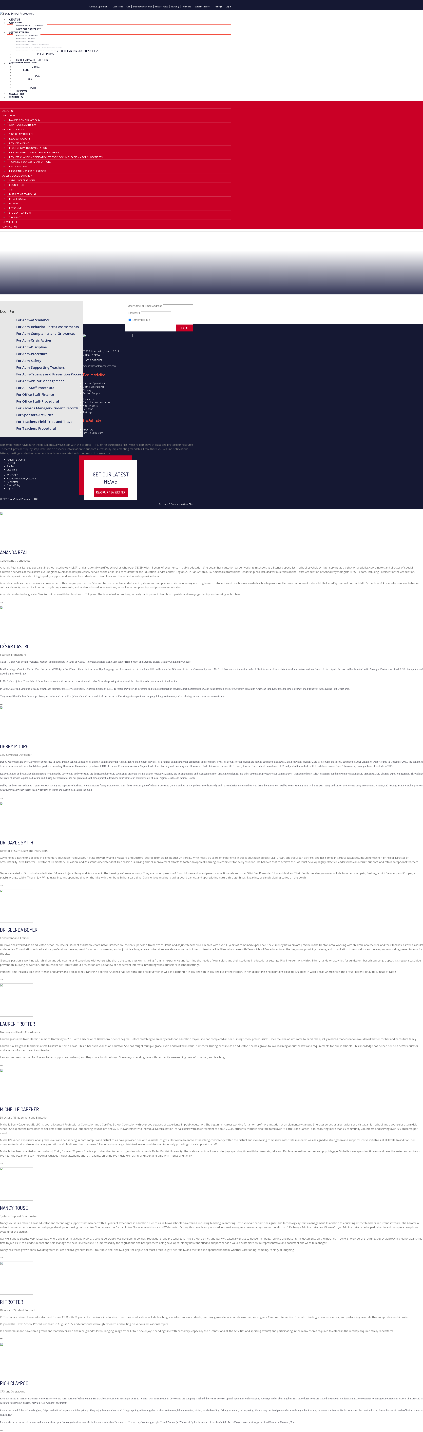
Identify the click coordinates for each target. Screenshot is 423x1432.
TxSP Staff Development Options (30, 161)
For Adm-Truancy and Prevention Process (49, 374)
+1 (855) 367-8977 (92, 360)
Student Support (202, 6)
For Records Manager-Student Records (47, 408)
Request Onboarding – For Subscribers (34, 152)
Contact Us (16, 97)
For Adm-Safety (28, 360)
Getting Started (13, 129)
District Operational (142, 6)
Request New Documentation (28, 147)
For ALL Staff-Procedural (35, 388)
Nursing (175, 6)
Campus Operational (99, 6)
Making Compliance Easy (24, 120)
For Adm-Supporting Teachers (40, 367)
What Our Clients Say (22, 124)
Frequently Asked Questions (27, 171)
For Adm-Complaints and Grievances (45, 333)
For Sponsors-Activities (34, 415)
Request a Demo (19, 143)
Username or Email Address (145, 306)
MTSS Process (161, 6)
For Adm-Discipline (31, 347)
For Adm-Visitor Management (40, 381)
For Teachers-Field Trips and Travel (44, 421)
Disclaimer (12, 469)
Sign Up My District (21, 134)
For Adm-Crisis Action (33, 340)
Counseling (118, 6)
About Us (8, 110)
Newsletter (10, 222)
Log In (228, 6)
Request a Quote (19, 138)
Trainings (218, 6)
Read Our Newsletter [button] (110, 492)
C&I (128, 6)
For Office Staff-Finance (35, 394)
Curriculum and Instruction (97, 402)
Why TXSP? (8, 115)
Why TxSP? (12, 475)
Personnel (187, 6)
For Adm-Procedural (32, 354)
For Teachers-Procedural (36, 428)
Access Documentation (17, 175)
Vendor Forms (18, 166)
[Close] (1, 602)
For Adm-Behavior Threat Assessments (47, 327)
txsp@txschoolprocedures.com (99, 366)
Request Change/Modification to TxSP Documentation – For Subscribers (57, 51)
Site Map (11, 466)
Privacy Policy (13, 485)
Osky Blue (188, 504)
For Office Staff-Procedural (37, 401)
